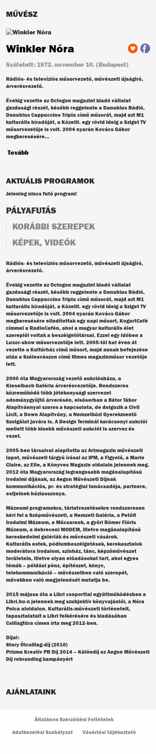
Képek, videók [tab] (44, 242)
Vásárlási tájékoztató (109, 732)
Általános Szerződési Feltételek (74, 719)
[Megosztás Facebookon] (145, 48)
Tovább (18, 153)
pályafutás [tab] (31, 210)
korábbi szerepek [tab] (53, 226)
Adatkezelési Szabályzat (42, 732)
